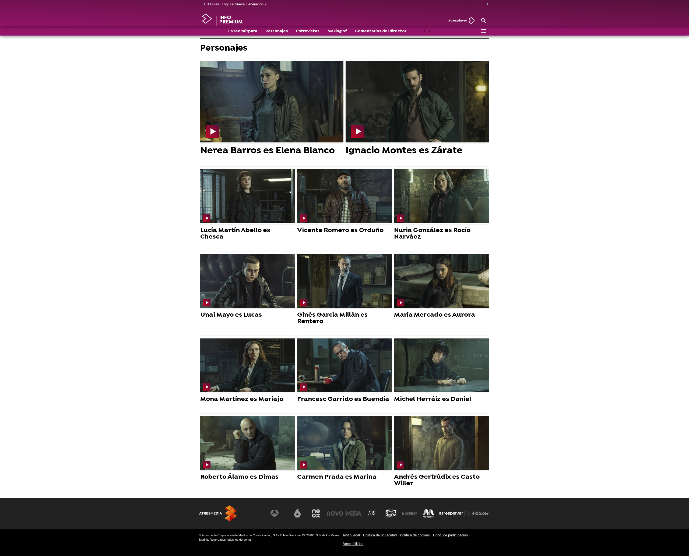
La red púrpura (242, 31)
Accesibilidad (353, 544)
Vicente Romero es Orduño (340, 230)
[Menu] (483, 31)
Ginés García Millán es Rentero (332, 318)
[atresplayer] (459, 20)
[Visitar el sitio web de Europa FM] (410, 513)
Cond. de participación (450, 535)
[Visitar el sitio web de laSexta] (297, 513)
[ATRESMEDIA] (218, 513)
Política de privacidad (380, 535)
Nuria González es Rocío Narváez (432, 233)
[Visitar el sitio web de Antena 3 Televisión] (278, 513)
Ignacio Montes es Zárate (404, 151)
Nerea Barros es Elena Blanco (267, 151)
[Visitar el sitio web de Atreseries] (372, 513)
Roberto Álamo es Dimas (239, 477)
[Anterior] (203, 4)
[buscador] (483, 20)
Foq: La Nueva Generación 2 (244, 4)
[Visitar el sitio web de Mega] (354, 513)
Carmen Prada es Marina (337, 477)
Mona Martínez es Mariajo (241, 399)
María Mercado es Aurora (434, 315)
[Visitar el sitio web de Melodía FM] (428, 513)
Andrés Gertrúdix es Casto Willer (437, 480)
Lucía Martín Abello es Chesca (235, 233)
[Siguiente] (486, 4)
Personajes (276, 31)
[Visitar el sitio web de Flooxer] (480, 513)
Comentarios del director (380, 31)
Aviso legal (351, 535)
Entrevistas (307, 31)
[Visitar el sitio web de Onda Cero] (391, 513)
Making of (337, 31)
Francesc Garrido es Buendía (343, 399)
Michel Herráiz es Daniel (432, 399)
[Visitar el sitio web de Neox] (316, 513)
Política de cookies (415, 535)
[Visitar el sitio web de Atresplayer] (454, 513)
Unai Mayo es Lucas (231, 315)
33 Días (213, 4)
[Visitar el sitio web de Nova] (335, 513)
